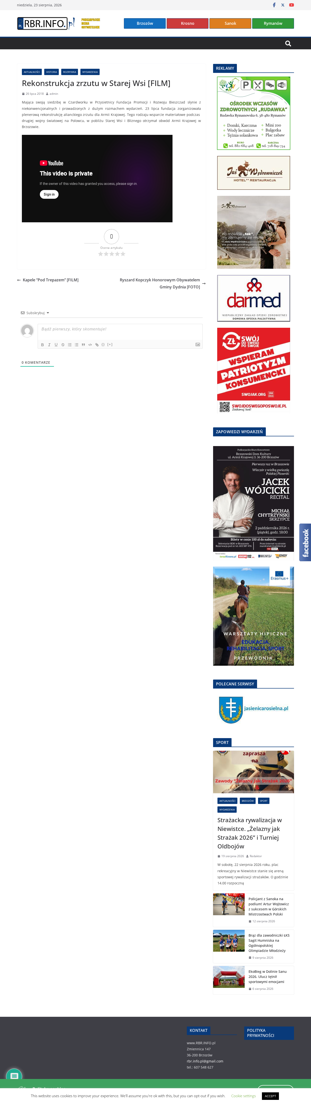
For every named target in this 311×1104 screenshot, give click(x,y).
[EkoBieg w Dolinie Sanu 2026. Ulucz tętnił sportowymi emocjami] (229, 980)
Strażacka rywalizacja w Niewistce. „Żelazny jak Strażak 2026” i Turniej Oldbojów (249, 833)
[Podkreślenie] (56, 345)
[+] (110, 344)
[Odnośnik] (97, 345)
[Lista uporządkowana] (69, 345)
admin (54, 94)
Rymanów (273, 23)
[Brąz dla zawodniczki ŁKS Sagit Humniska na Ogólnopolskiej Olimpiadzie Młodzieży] (229, 946)
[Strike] (63, 345)
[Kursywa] (49, 345)
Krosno (187, 23)
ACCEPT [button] (270, 1096)
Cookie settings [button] (243, 1095)
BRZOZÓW (248, 800)
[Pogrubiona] (42, 345)
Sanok (230, 23)
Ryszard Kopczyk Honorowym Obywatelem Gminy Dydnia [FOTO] (160, 283)
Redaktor (256, 856)
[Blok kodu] (90, 345)
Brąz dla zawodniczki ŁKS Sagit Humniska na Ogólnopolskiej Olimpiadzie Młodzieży (269, 943)
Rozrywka (69, 72)
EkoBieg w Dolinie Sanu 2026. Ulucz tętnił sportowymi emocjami (268, 976)
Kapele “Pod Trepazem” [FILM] (50, 280)
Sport (264, 800)
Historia (51, 72)
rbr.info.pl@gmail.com (205, 1061)
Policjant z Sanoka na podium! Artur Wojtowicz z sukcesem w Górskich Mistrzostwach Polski (269, 906)
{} (103, 344)
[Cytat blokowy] (83, 345)
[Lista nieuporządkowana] (76, 345)
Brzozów (145, 23)
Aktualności (32, 72)
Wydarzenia (90, 72)
